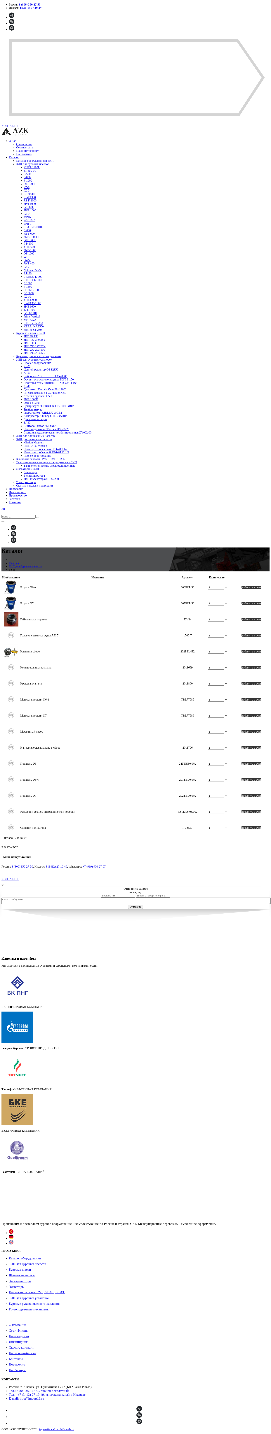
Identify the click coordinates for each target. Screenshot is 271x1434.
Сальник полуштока (33, 827)
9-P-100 (28, 243)
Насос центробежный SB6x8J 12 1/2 (46, 452)
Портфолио (16, 488)
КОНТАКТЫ (10, 879)
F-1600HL (30, 193)
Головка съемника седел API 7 (39, 635)
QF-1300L (30, 240)
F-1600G (29, 293)
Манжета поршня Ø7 (33, 715)
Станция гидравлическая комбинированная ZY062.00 (57, 432)
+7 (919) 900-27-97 (94, 866)
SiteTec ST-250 (33, 329)
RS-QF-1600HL (33, 227)
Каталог (14, 157)
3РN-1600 (30, 306)
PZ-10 (27, 296)
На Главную (24, 154)
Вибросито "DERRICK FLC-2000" (45, 376)
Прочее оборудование (37, 362)
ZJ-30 (27, 422)
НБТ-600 (29, 233)
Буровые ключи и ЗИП (30, 333)
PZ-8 (26, 187)
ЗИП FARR (31, 336)
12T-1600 (29, 309)
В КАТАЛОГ (10, 847)
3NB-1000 (30, 250)
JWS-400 (29, 263)
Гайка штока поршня (33, 619)
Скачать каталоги (21, 1347)
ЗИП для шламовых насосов (34, 439)
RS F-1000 (30, 200)
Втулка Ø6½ (28, 587)
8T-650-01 (30, 170)
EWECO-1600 (32, 303)
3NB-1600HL (32, 236)
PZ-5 (26, 190)
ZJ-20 (27, 366)
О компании (24, 144)
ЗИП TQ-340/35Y (35, 339)
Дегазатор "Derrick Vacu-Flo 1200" (45, 389)
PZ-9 (26, 213)
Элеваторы (30, 472)
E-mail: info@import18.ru (26, 1398)
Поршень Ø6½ (29, 779)
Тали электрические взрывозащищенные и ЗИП (46, 462)
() (3, 508)
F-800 (27, 177)
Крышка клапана (31, 683)
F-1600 (28, 283)
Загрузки (14, 498)
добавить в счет (251, 587)
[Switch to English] (11, 1243)
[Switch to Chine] (11, 1232)
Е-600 (27, 230)
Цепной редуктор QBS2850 (41, 369)
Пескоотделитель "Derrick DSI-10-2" (46, 429)
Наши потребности (28, 150)
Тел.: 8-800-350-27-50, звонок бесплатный (39, 1391)
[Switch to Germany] (11, 1238)
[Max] (11, 29)
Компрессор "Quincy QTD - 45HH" (45, 415)
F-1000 (28, 180)
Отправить (135, 906)
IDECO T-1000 (33, 280)
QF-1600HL (31, 183)
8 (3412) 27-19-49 (56, 866)
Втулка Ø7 (27, 603)
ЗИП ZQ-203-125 (34, 352)
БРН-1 (28, 223)
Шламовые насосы (22, 1275)
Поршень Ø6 (28, 763)
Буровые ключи (20, 1269)
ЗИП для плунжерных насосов (35, 435)
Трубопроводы (33, 409)
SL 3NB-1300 (32, 290)
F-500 (27, 173)
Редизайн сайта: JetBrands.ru (56, 1429)
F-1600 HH (30, 313)
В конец (22, 837)
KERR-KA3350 (33, 323)
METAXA (30, 319)
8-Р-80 (28, 273)
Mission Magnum (34, 442)
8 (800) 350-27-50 (22, 866)
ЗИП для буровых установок (34, 359)
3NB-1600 (30, 210)
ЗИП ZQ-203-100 (34, 349)
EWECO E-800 (33, 276)
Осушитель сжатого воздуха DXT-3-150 (49, 379)
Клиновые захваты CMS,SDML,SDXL (40, 459)
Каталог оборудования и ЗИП (35, 160)
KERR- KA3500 (34, 326)
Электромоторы (26, 482)
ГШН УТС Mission (35, 445)
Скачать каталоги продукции (34, 485)
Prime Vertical (32, 316)
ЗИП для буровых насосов (32, 164)
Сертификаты (25, 147)
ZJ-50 (27, 372)
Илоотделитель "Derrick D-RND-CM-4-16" (50, 382)
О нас (12, 140)
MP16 (27, 217)
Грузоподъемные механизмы (29, 1309)
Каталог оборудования (25, 1258)
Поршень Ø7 (28, 795)
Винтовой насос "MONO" (40, 425)
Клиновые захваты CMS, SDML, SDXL (37, 1292)
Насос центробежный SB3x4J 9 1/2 (45, 449)
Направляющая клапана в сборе (40, 747)
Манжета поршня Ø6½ (34, 699)
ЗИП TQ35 (30, 343)
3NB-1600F (31, 399)
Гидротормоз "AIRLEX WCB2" (43, 412)
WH (26, 256)
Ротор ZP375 (32, 402)
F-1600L (29, 207)
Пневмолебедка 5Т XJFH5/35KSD (45, 392)
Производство (18, 495)
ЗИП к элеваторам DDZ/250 (41, 478)
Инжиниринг (17, 492)
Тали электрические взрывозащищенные (49, 465)
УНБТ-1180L (32, 167)
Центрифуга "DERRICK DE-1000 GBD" (49, 406)
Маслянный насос (31, 731)
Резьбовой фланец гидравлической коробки (47, 811)
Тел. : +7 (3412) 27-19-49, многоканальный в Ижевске (47, 1394)
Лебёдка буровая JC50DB (39, 396)
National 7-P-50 (33, 270)
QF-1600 (29, 253)
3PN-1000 (30, 203)
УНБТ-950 (30, 299)
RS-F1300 (30, 197)
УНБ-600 (29, 246)
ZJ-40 (27, 386)
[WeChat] (11, 23)
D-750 (27, 260)
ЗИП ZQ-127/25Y (35, 346)
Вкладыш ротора (34, 475)
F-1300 (28, 286)
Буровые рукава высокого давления (38, 356)
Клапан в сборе (30, 651)
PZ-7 (26, 266)
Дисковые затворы (35, 419)
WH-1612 (29, 220)
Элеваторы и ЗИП (27, 469)
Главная (14, 563)
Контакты (15, 502)
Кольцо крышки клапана (35, 667)
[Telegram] (11, 17)
